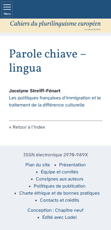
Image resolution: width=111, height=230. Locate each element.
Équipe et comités (59, 172)
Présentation (72, 164)
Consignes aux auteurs (59, 179)
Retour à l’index (29, 127)
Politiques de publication (60, 186)
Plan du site (37, 164)
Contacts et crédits (59, 200)
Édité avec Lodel (59, 217)
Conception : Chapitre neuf (55, 210)
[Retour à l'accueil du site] (55, 26)
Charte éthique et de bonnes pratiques (59, 193)
